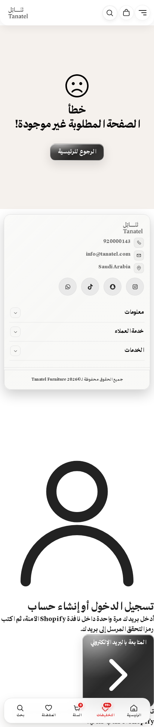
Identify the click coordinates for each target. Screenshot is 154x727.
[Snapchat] (112, 287)
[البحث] (109, 13)
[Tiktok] (90, 287)
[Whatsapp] (68, 287)
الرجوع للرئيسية (77, 152)
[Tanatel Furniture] (18, 12)
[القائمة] (142, 13)
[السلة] (126, 12)
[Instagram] (135, 287)
